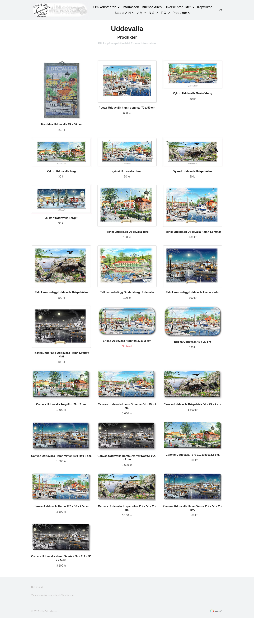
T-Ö (163, 13)
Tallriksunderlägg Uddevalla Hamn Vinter (192, 292)
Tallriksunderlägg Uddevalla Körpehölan (61, 292)
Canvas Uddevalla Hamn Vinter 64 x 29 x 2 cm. (61, 455)
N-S (151, 13)
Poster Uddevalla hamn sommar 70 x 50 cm (127, 107)
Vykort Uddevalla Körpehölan (192, 171)
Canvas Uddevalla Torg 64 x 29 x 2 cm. (61, 404)
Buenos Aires (152, 7)
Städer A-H (123, 13)
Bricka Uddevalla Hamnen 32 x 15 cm (127, 340)
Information (131, 7)
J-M (140, 13)
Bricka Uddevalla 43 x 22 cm (192, 341)
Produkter (179, 13)
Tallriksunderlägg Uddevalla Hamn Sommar (192, 231)
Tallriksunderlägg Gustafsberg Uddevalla (127, 292)
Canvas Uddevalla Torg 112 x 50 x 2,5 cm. (193, 454)
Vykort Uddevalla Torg (61, 171)
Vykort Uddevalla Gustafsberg (192, 93)
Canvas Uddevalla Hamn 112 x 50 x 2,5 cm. (61, 506)
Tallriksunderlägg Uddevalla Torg (127, 231)
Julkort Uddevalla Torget (61, 218)
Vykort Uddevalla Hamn (127, 171)
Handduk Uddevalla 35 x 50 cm (61, 124)
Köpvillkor (204, 7)
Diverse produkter (177, 7)
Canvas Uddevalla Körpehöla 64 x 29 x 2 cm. (193, 404)
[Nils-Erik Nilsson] (60, 10)
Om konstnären (104, 7)
